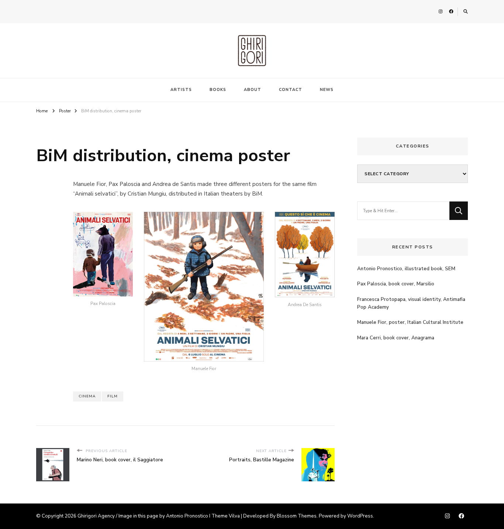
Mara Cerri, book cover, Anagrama (395, 338)
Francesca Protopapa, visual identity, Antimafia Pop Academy (411, 303)
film (112, 396)
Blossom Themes (297, 516)
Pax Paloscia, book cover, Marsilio (395, 284)
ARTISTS (181, 89)
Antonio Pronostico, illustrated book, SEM (406, 268)
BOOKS (218, 89)
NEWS (327, 89)
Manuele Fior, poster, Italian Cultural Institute (410, 322)
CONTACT (290, 89)
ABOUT (252, 89)
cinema (87, 396)
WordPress (360, 516)
